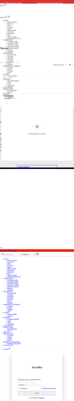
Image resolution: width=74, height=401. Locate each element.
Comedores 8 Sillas (12, 45)
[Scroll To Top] (1, 248)
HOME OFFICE (8, 327)
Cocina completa (12, 314)
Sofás (8, 25)
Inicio (1, 62)
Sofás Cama (10, 31)
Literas (9, 320)
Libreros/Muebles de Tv (14, 38)
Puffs (8, 35)
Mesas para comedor (13, 46)
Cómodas (10, 67)
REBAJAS (7, 332)
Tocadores (10, 61)
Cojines (9, 337)
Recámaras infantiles (13, 319)
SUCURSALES (8, 345)
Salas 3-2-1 (10, 23)
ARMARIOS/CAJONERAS (12, 66)
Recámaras (10, 58)
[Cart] (9, 17)
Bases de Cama (11, 54)
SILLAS (9, 330)
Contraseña (22, 385)
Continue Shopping (23, 167)
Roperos (9, 69)
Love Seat (10, 27)
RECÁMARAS (8, 53)
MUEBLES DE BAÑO (14, 343)
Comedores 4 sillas (12, 41)
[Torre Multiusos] (39, 85)
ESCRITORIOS (12, 329)
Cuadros (9, 338)
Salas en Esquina (12, 22)
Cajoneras (10, 71)
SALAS (6, 20)
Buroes (9, 301)
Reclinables (10, 33)
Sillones (9, 28)
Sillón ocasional (11, 30)
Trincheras (10, 51)
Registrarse (41, 398)
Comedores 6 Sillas (12, 43)
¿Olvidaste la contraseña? (49, 388)
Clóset (9, 72)
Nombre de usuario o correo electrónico (30, 379)
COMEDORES (8, 40)
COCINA (6, 74)
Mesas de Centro (12, 36)
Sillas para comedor (12, 48)
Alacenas (9, 316)
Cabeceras (10, 59)
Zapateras (10, 64)
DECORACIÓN (8, 333)
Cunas (9, 322)
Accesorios (10, 335)
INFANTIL (7, 317)
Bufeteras (10, 49)
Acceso (37, 393)
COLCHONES (8, 325)
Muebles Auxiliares (9, 62)
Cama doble (10, 324)
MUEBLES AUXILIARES (12, 342)
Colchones (10, 56)
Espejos (9, 340)
